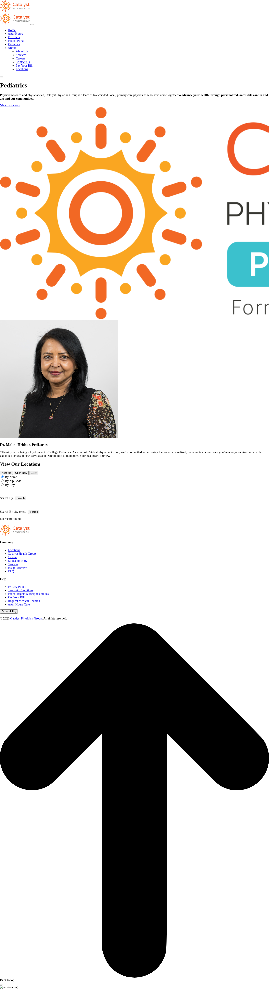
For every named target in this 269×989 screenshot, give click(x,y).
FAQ (11, 571)
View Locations (10, 105)
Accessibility (9, 611)
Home (12, 30)
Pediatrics (14, 44)
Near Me (6, 472)
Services (21, 55)
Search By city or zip (13, 511)
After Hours (15, 33)
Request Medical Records (24, 601)
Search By (6, 498)
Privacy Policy (17, 586)
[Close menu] (31, 24)
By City (10, 485)
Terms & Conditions (20, 590)
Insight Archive (17, 567)
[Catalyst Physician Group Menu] (15, 23)
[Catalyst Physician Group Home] (15, 10)
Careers (20, 58)
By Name (11, 477)
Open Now (21, 472)
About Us (22, 51)
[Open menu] (1, 76)
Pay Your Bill (24, 65)
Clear (34, 472)
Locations (22, 69)
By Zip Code (13, 481)
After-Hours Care (19, 604)
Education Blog (17, 560)
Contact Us (23, 62)
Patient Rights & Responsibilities (28, 593)
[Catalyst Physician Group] (15, 534)
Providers (14, 37)
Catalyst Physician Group (26, 618)
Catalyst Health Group (22, 553)
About (12, 47)
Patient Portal (16, 40)
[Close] (1, 984)
